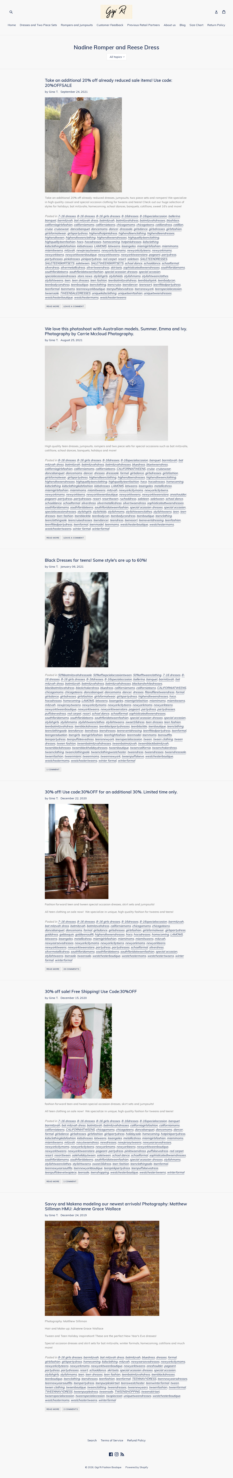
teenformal (52, 289)
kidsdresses (85, 246)
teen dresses (80, 280)
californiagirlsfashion (58, 224)
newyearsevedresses (59, 943)
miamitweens (54, 250)
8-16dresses (129, 216)
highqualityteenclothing (143, 237)
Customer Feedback (110, 25)
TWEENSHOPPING (127, 1391)
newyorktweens (108, 254)
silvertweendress (97, 267)
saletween (82, 263)
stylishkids (116, 276)
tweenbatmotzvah (124, 743)
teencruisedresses (80, 520)
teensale (70, 956)
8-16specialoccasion (153, 216)
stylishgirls (100, 276)
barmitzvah (65, 220)
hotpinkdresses (131, 242)
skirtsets (116, 267)
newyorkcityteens (138, 250)
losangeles (128, 246)
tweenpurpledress (86, 1391)
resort (122, 259)
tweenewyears (138, 1387)
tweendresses (154, 752)
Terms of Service (112, 1440)
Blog (183, 25)
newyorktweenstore (134, 254)
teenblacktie (82, 516)
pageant (154, 254)
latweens (114, 246)
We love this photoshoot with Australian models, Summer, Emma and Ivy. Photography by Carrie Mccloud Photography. (116, 331)
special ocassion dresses (121, 272)
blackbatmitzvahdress (59, 688)
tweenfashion (54, 756)
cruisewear (61, 229)
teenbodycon (166, 280)
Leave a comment (74, 306)
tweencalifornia (140, 748)
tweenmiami (73, 756)
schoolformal (170, 263)
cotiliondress (163, 224)
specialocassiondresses (60, 276)
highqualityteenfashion (60, 242)
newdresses (108, 1142)
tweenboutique (119, 748)
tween (147, 739)
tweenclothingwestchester (108, 752)
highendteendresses (160, 233)
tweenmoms (90, 756)
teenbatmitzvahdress (122, 280)
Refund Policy (136, 1440)
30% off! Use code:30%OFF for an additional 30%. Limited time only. (111, 791)
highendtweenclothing (80, 237)
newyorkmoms (162, 250)
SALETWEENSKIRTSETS (107, 263)
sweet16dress (134, 722)
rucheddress (128, 499)
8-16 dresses (86, 216)
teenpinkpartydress (117, 1168)
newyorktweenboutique (81, 254)
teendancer (130, 284)
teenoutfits (165, 735)
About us (170, 25)
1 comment (53, 769)
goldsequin (66, 934)
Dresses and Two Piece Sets (38, 25)
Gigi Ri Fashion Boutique (108, 1467)
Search (92, 1440)
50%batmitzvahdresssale (75, 675)
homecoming (111, 242)
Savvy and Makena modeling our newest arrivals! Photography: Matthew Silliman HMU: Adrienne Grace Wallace (116, 1206)
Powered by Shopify (136, 1467)
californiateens (105, 224)
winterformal (100, 528)
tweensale (52, 293)
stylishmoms (132, 276)
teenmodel (96, 524)
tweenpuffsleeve (133, 756)
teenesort (145, 284)
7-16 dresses (67, 216)
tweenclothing (54, 752)
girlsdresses (157, 229)
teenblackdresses (86, 726)
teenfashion (173, 520)
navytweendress (87, 1142)
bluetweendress (157, 464)
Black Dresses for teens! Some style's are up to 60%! (96, 560)
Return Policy (216, 25)
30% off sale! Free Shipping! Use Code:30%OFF (91, 991)
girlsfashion (173, 229)
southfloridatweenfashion (86, 272)
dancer (113, 229)
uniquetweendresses (157, 293)
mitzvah (69, 250)
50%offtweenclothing (147, 675)
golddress (51, 934)
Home (12, 25)
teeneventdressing (151, 520)
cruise (49, 229)
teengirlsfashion (92, 735)
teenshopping (100, 1172)
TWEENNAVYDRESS (58, 1391)
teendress (116, 520)
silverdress (52, 267)
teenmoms (68, 289)
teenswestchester (132, 1383)
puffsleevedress (55, 713)
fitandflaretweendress (159, 692)
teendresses (107, 730)
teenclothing (98, 284)
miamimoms (170, 246)
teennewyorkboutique (90, 289)
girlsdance (140, 229)
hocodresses (92, 242)
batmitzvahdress (127, 220)
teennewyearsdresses (172, 1379)
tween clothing (163, 739)
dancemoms (99, 229)
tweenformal (177, 1387)
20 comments (71, 969)
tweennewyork (110, 756)
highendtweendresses (111, 237)
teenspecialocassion (168, 289)
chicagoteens (145, 224)
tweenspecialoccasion (90, 1396)
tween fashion (66, 743)
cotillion (178, 224)
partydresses (53, 259)
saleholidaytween (83, 1155)
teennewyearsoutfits (58, 1168)
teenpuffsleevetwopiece (60, 1172)
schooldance (152, 263)
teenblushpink (147, 280)
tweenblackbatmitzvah (153, 743)
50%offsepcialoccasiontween (112, 675)
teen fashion (98, 280)
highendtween (54, 237)
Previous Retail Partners (143, 25)
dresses (99, 473)
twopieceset (114, 1396)
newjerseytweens (88, 250)
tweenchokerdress (164, 748)
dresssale (126, 229)
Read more (53, 306)
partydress (169, 254)
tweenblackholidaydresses (89, 748)
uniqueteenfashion (130, 293)
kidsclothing (150, 242)
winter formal (82, 528)
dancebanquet (80, 229)
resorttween (110, 499)
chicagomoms (125, 224)
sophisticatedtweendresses (141, 267)
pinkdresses (72, 259)
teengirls (74, 735)
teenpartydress (55, 739)
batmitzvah (106, 220)
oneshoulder (178, 494)
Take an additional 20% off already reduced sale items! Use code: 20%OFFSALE (108, 83)
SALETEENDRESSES (153, 259)
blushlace (172, 220)
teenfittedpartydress (166, 284)
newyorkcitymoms (113, 250)
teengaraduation (56, 735)
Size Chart (196, 25)
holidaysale (133, 1134)
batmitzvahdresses (152, 220)
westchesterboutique (59, 297)
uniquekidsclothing (104, 293)
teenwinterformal (157, 1383)
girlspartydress (77, 233)
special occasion (149, 272)
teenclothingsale (56, 520)
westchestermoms (86, 297)
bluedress (138, 464)
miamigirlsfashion (148, 246)
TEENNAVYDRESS (144, 1379)
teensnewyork (144, 289)
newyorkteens (54, 254)
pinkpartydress (91, 259)
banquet (50, 220)
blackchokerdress (87, 688)
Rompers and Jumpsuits (77, 25)
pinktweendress (135, 1151)
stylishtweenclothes (155, 276)
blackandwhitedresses (147, 683)
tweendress (135, 752)
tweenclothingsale (77, 752)
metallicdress (163, 486)
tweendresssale (175, 752)
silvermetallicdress (73, 267)
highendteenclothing (132, 233)
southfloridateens (56, 272)
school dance (133, 263)
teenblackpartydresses (114, 726)
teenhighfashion (115, 735)
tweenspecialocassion (59, 1396)
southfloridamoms (173, 267)
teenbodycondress (57, 284)
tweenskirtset (150, 1391)
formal (124, 473)
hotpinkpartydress (173, 1134)
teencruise (114, 284)
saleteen (133, 259)
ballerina (174, 216)
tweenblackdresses (58, 748)
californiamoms (84, 224)
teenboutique (79, 284)
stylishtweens (54, 280)
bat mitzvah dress (86, 220)
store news (84, 276)
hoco (80, 242)
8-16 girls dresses (108, 216)
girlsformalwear (55, 233)
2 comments (71, 1409)
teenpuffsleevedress (119, 289)
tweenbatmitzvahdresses (94, 743)
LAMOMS (100, 246)
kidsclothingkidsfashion (60, 246)
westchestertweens (113, 297)
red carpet (109, 259)
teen (67, 280)
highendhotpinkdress (103, 233)
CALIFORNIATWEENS (130, 469)
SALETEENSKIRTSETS (59, 263)
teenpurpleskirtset (107, 1383)
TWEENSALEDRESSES (75, 293)
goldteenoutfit (84, 934)
